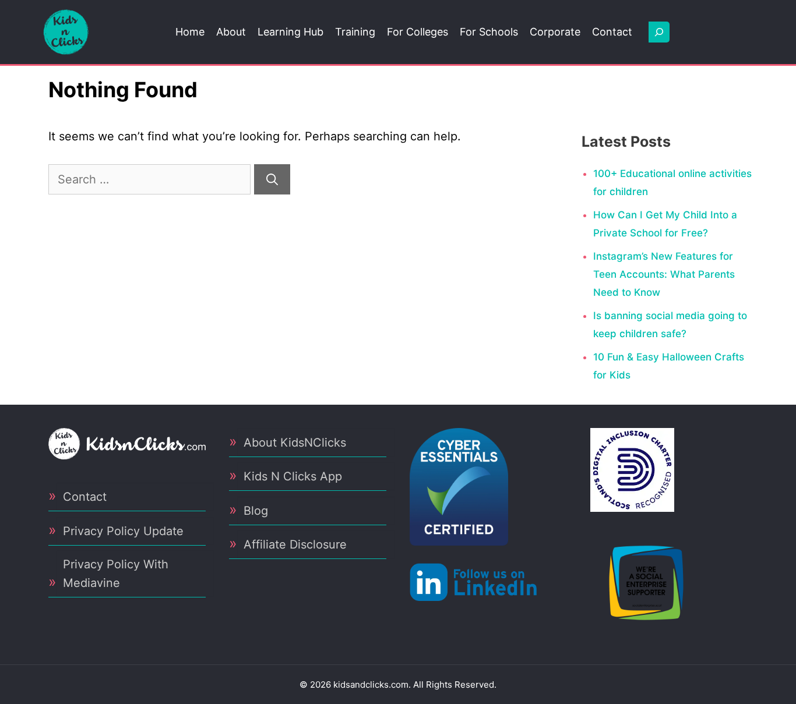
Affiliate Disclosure (295, 544)
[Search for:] (151, 179)
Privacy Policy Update (123, 531)
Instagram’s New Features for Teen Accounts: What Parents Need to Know (664, 274)
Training (355, 32)
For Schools (489, 32)
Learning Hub (290, 32)
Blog (256, 511)
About (231, 32)
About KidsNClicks (295, 443)
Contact (612, 32)
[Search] (272, 179)
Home (190, 32)
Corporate (555, 32)
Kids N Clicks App (293, 476)
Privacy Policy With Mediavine (115, 573)
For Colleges (417, 32)
